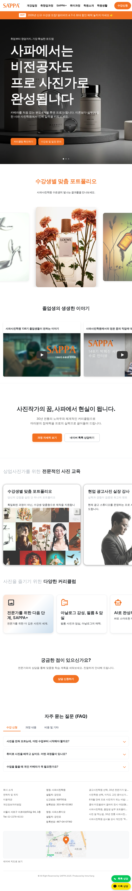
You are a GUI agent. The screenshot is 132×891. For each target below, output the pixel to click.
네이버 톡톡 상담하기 (82, 437)
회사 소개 (8, 789)
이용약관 (7, 799)
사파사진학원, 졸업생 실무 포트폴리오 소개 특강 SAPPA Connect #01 (109, 809)
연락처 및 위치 (10, 794)
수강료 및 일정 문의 (51, 141)
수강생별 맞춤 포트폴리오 (66, 181)
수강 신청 (11, 727)
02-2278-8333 (15, 816)
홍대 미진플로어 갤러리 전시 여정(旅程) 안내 (109, 804)
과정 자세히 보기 (47, 437)
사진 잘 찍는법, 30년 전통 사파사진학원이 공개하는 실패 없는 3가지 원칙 (109, 814)
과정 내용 (30, 727)
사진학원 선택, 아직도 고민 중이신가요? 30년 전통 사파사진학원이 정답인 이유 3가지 (109, 794)
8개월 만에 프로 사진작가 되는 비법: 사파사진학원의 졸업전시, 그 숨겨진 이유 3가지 (109, 799)
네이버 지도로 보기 (13, 861)
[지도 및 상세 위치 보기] (66, 844)
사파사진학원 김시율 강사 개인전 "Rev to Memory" (109, 819)
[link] (41, 524)
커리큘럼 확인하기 (23, 141)
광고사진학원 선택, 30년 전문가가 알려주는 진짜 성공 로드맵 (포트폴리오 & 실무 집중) (109, 789)
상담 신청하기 (66, 679)
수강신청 (123, 5)
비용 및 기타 (51, 727)
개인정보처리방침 (12, 804)
